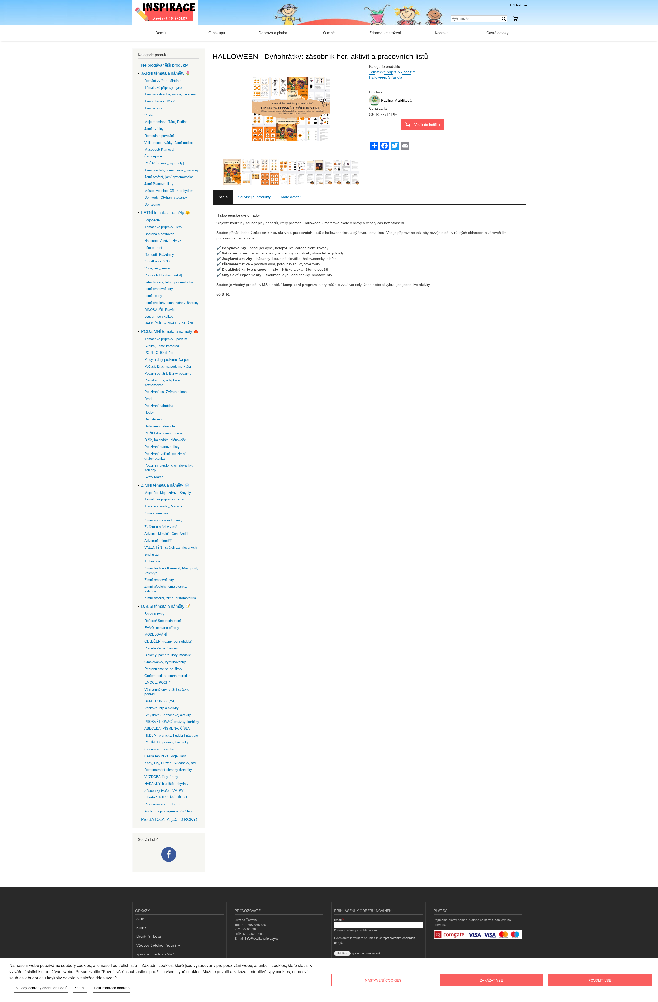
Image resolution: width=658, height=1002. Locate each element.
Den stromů (153, 419)
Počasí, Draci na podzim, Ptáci (167, 366)
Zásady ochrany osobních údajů (41, 987)
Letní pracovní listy (158, 289)
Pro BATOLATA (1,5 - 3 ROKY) (169, 819)
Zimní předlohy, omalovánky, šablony (165, 589)
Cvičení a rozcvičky (159, 749)
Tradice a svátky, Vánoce (163, 506)
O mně (329, 33)
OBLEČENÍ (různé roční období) (168, 641)
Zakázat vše (491, 980)
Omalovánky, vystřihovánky (165, 662)
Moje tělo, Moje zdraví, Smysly (167, 493)
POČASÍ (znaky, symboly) (164, 163)
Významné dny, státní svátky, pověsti (166, 692)
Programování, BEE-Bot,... (164, 804)
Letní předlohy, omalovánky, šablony (171, 303)
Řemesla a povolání (159, 136)
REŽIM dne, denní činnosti (164, 433)
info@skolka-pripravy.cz (261, 938)
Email (338, 920)
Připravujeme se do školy (163, 669)
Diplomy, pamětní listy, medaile (167, 655)
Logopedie (152, 220)
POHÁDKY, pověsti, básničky (166, 742)
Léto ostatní (153, 248)
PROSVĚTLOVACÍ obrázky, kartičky (171, 722)
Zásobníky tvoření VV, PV (164, 791)
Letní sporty (153, 296)
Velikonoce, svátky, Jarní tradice (168, 143)
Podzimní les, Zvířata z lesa (165, 392)
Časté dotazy (497, 33)
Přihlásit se (518, 5)
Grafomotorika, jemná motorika (167, 676)
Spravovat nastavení (365, 953)
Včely (148, 115)
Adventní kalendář (157, 541)
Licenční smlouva (148, 936)
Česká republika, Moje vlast (165, 756)
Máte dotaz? (291, 197)
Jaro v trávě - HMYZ (159, 101)
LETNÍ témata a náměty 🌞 (165, 212)
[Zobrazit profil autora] (374, 104)
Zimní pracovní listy (159, 580)
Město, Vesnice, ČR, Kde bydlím (168, 191)
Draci (148, 399)
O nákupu (216, 33)
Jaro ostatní (153, 108)
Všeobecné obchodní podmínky (158, 945)
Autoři (140, 918)
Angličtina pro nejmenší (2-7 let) (168, 811)
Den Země (152, 204)
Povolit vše (599, 980)
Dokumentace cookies (112, 987)
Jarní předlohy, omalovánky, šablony (171, 170)
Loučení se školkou (158, 316)
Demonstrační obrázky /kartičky (168, 770)
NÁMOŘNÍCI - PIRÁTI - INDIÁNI (168, 323)
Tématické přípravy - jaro (163, 88)
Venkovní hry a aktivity (161, 708)
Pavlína (387, 100)
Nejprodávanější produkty (164, 65)
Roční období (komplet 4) (163, 275)
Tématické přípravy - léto (163, 227)
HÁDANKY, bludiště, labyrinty (166, 784)
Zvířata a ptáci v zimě (160, 527)
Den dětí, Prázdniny (159, 255)
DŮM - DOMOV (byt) (159, 701)
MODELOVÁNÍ (155, 634)
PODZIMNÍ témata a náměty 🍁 (169, 331)
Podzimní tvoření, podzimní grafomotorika (165, 456)
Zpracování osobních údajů (155, 954)
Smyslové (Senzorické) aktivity (167, 715)
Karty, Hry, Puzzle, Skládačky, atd (170, 763)
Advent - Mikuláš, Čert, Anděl (166, 534)
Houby (149, 412)
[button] (291, 156)
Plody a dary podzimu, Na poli (166, 360)
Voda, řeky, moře (157, 268)
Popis (223, 197)
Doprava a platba (273, 33)
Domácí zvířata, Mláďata (162, 81)
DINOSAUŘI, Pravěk (160, 310)
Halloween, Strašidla (385, 77)
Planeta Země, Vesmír (161, 648)
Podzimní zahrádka (158, 406)
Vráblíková (403, 100)
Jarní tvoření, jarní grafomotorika (168, 177)
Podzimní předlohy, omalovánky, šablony (168, 467)
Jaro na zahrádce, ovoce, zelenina (170, 94)
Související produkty (254, 197)
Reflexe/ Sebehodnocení (162, 621)
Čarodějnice (153, 156)
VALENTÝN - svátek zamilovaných (170, 547)
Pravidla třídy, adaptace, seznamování (162, 382)
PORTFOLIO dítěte (158, 353)
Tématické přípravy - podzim (392, 71)
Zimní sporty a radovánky (163, 520)
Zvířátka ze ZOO (157, 261)
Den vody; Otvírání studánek (165, 197)
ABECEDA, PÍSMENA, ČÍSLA (167, 729)
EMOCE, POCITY (157, 682)
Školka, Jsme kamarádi (162, 346)
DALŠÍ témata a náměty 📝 (165, 606)
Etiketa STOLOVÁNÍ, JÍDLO (165, 797)
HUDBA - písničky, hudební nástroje (171, 735)
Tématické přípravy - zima (164, 499)
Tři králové (152, 561)
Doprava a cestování (159, 234)
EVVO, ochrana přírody (161, 628)
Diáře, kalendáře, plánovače (165, 440)
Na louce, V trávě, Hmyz (162, 241)
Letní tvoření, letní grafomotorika (168, 282)
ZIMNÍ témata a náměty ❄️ (165, 485)
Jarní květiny (154, 129)
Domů (160, 33)
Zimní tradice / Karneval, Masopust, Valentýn (171, 570)
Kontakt (441, 33)
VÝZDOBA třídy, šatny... (162, 777)
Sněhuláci (151, 554)
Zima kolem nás (156, 513)
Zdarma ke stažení (385, 33)
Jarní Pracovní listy (158, 184)
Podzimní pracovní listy (162, 447)
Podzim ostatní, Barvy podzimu (167, 373)
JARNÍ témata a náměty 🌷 (165, 73)
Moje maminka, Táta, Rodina (165, 122)
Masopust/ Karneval (159, 149)
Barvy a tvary (154, 614)
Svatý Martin (153, 477)
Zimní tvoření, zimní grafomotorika (170, 598)
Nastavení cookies (383, 980)
